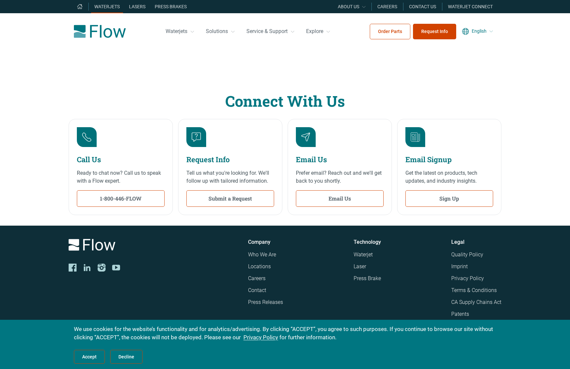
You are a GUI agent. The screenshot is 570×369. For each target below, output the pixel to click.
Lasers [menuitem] (137, 6)
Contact (257, 290)
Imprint (459, 266)
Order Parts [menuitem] (390, 31)
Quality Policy (467, 254)
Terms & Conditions (474, 290)
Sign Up (449, 198)
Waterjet (363, 254)
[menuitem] (80, 6)
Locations (259, 266)
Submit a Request (230, 198)
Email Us (340, 198)
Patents (460, 314)
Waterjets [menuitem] (107, 6)
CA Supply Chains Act (476, 302)
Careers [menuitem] (387, 6)
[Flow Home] (100, 31)
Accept (89, 356)
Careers (257, 278)
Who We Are (262, 254)
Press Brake (367, 278)
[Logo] (153, 246)
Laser (360, 266)
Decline (126, 356)
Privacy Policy (467, 278)
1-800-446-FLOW (121, 198)
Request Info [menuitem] (434, 31)
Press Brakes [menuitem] (171, 6)
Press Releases (265, 302)
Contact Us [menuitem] (422, 6)
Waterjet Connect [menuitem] (470, 6)
